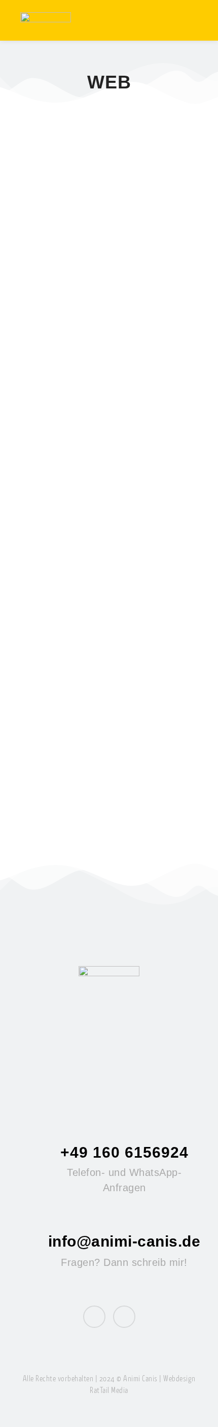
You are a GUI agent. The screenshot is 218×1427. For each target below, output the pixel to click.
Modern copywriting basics (86, 277)
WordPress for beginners (105, 774)
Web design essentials (97, 529)
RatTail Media (109, 1391)
